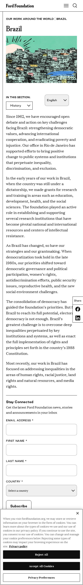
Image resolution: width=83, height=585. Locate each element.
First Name (16, 440)
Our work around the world (30, 18)
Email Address (20, 420)
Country (14, 481)
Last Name (16, 461)
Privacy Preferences (41, 577)
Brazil (61, 18)
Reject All (41, 554)
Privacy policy (18, 546)
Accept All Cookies (41, 566)
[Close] (77, 513)
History (15, 105)
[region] (41, 547)
